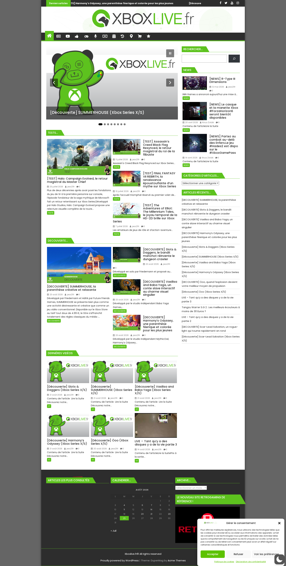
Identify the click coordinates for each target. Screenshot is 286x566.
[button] (279, 523)
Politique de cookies (224, 561)
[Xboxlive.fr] (143, 30)
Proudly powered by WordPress (119, 560)
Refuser (238, 554)
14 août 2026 (143, 449)
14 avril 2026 (191, 157)
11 (124, 509)
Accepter (212, 554)
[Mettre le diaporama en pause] (170, 53)
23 (169, 514)
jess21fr (70, 186)
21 (151, 514)
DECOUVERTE (54, 320)
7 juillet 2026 (121, 226)
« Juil (113, 530)
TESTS (50, 213)
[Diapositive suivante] (170, 83)
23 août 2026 (56, 294)
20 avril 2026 (191, 122)
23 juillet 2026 (56, 186)
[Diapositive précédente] (54, 83)
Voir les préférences (266, 554)
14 (151, 509)
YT (49, 406)
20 (142, 514)
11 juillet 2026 (121, 159)
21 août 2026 (55, 394)
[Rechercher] (234, 59)
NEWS (186, 98)
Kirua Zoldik (208, 122)
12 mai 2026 (218, 86)
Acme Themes (177, 560)
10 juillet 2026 (122, 191)
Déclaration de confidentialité (251, 561)
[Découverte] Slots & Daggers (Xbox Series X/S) (109, 3)
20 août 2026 (100, 448)
